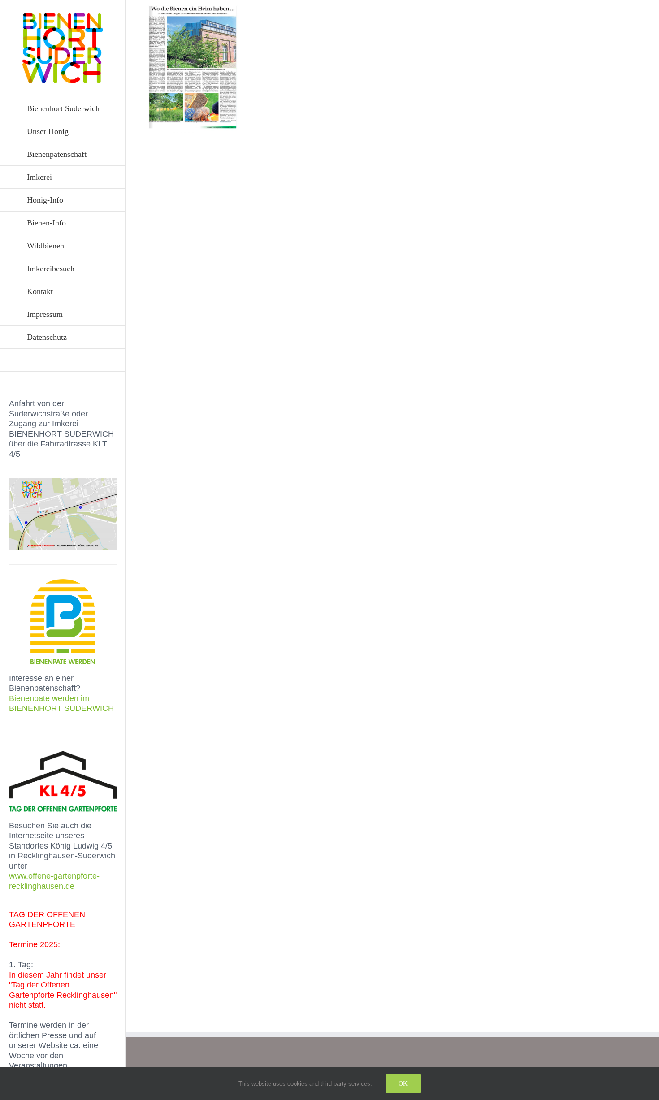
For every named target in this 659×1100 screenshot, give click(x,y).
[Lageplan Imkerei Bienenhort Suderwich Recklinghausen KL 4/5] (63, 482)
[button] (62, 360)
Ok (403, 1083)
